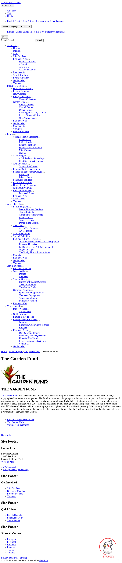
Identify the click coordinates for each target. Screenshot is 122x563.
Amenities (24, 67)
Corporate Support (21, 290)
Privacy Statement (9, 557)
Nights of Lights (26, 249)
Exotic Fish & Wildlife (29, 115)
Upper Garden (26, 110)
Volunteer (17, 83)
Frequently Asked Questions (32, 335)
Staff (15, 53)
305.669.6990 (9, 467)
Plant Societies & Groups (31, 161)
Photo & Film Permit (29, 338)
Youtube (11, 552)
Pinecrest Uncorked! (28, 244)
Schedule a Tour (20, 75)
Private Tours (25, 177)
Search (4, 40)
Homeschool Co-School (30, 147)
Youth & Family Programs (25, 137)
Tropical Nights (26, 212)
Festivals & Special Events (25, 239)
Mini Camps (25, 150)
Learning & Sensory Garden (32, 112)
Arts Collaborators (21, 233)
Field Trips (24, 174)
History (16, 48)
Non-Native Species (28, 118)
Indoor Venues (20, 308)
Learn (10, 134)
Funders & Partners (28, 300)
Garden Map (19, 80)
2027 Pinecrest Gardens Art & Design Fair (39, 241)
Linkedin (11, 544)
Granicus (43, 560)
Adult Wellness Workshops (31, 158)
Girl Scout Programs (22, 188)
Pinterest (11, 547)
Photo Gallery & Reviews (25, 319)
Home (4, 351)
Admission (24, 64)
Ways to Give (19, 271)
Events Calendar (21, 77)
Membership (19, 72)
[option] (64, 21)
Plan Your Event (20, 330)
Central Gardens (26, 107)
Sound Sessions (26, 220)
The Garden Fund (27, 284)
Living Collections (21, 96)
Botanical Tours (26, 193)
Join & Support (14, 265)
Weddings (23, 322)
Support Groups (20, 279)
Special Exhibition (21, 236)
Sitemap (23, 557)
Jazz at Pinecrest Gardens (31, 209)
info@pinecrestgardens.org (16, 469)
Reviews (23, 327)
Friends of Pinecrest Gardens (32, 282)
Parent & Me (25, 139)
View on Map (7, 461)
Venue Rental (13, 306)
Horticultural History (23, 88)
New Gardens (19, 94)
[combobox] (16, 26)
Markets (17, 255)
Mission (17, 51)
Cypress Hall (25, 311)
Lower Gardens (26, 104)
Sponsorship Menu (28, 298)
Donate (22, 274)
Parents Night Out (27, 145)
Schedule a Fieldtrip (22, 180)
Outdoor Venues (20, 314)
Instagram (11, 539)
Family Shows (26, 217)
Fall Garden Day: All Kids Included (36, 247)
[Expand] (18, 46)
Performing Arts (20, 206)
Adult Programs (20, 155)
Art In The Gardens (28, 228)
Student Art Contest (28, 166)
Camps (22, 153)
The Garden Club (27, 287)
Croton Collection (27, 99)
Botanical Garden (15, 85)
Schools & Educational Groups (27, 171)
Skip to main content (11, 2)
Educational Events (22, 190)
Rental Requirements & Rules (33, 341)
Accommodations (27, 69)
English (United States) (36, 21)
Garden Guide (19, 102)
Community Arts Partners (31, 214)
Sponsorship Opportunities (31, 292)
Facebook (11, 542)
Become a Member (22, 268)
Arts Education (20, 163)
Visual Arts (18, 225)
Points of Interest (21, 131)
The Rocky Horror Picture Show (34, 252)
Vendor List (24, 343)
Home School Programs (24, 185)
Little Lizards (25, 142)
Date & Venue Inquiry (29, 333)
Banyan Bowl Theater (23, 317)
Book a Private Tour (22, 182)
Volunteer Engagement (29, 295)
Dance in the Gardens (29, 222)
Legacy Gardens (21, 91)
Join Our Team (20, 56)
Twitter (10, 550)
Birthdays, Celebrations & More (34, 325)
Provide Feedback (15, 493)
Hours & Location (27, 61)
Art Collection (25, 231)
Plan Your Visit (20, 59)
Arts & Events (14, 204)
